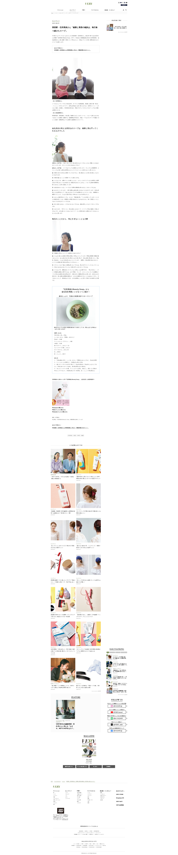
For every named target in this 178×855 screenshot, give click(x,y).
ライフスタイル (95, 10)
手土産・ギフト (90, 799)
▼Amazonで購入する (57, 407)
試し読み (95, 766)
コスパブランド (56, 798)
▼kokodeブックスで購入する (59, 411)
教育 (78, 801)
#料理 (78, 435)
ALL (52, 13)
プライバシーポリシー (90, 832)
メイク (56, 13)
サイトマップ (98, 832)
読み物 (101, 799)
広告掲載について (77, 834)
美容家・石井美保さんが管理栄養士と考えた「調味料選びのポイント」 (73, 50)
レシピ (63, 781)
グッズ (78, 798)
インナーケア (75, 13)
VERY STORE (119, 794)
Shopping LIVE (120, 798)
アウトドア (89, 795)
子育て (83, 10)
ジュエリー (55, 795)
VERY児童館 (79, 792)
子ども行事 (79, 799)
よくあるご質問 (84, 834)
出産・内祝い (79, 795)
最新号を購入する (69, 766)
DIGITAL (86, 831)
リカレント (102, 798)
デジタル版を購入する (82, 766)
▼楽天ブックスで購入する (59, 409)
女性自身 (73, 845)
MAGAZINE (81, 831)
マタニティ (55, 802)
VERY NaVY (119, 801)
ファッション (60, 10)
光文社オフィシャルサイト (99, 834)
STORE (91, 831)
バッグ (54, 794)
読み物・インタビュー (110, 10)
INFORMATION (96, 831)
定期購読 (108, 766)
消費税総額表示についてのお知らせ (89, 826)
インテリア (89, 794)
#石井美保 (70, 435)
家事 (88, 798)
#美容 (75, 435)
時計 (54, 804)
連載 (101, 792)
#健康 (82, 435)
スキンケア (61, 13)
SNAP (54, 801)
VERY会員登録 (120, 805)
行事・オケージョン (56, 799)
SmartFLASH (78, 845)
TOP (52, 781)
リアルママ (79, 802)
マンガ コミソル (98, 845)
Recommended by (121, 694)
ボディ (70, 13)
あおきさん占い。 (120, 791)
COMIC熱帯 (85, 845)
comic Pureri (91, 845)
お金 (88, 801)
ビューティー (73, 10)
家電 (88, 802)
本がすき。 (105, 845)
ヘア (66, 13)
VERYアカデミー (103, 795)
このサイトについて (81, 832)
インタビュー (102, 794)
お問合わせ (91, 834)
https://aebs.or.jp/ (65, 819)
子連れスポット (79, 794)
